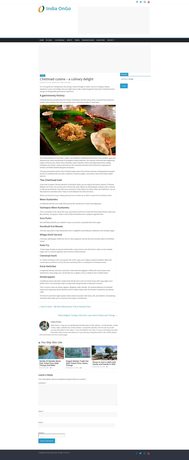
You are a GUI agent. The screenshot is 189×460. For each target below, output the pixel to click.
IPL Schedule (59, 40)
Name (41, 411)
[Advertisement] (114, 20)
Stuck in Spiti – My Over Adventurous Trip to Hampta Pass (64, 306)
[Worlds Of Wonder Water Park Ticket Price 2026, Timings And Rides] (51, 347)
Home (42, 40)
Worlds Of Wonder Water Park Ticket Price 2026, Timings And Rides (50, 363)
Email (40, 422)
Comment (42, 383)
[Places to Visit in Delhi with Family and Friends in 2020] (104, 347)
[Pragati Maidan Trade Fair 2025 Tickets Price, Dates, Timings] (78, 347)
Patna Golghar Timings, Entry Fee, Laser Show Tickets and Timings (87, 315)
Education (101, 40)
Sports (69, 40)
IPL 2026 (48, 40)
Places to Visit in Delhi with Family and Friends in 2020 (104, 363)
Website (41, 433)
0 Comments (66, 82)
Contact (110, 40)
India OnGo (58, 8)
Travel (77, 40)
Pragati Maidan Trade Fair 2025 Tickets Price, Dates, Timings (77, 363)
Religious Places (88, 40)
